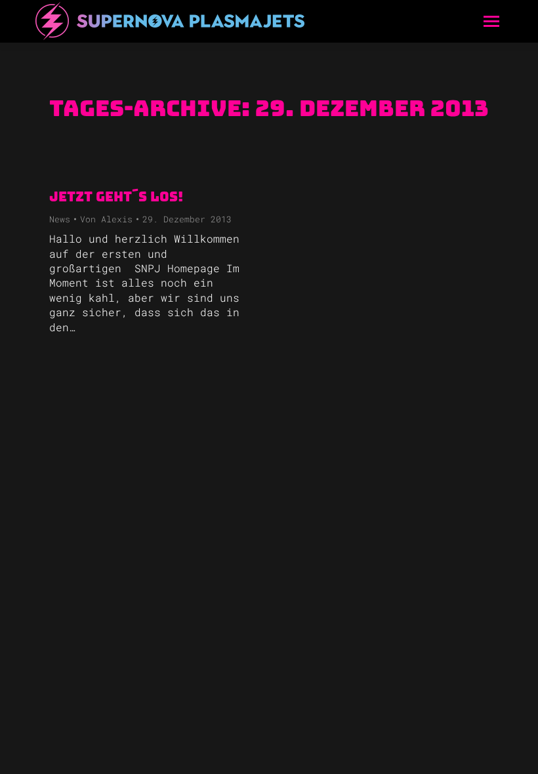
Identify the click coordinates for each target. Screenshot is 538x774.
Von (106, 219)
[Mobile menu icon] (491, 21)
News (59, 219)
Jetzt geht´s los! (116, 196)
